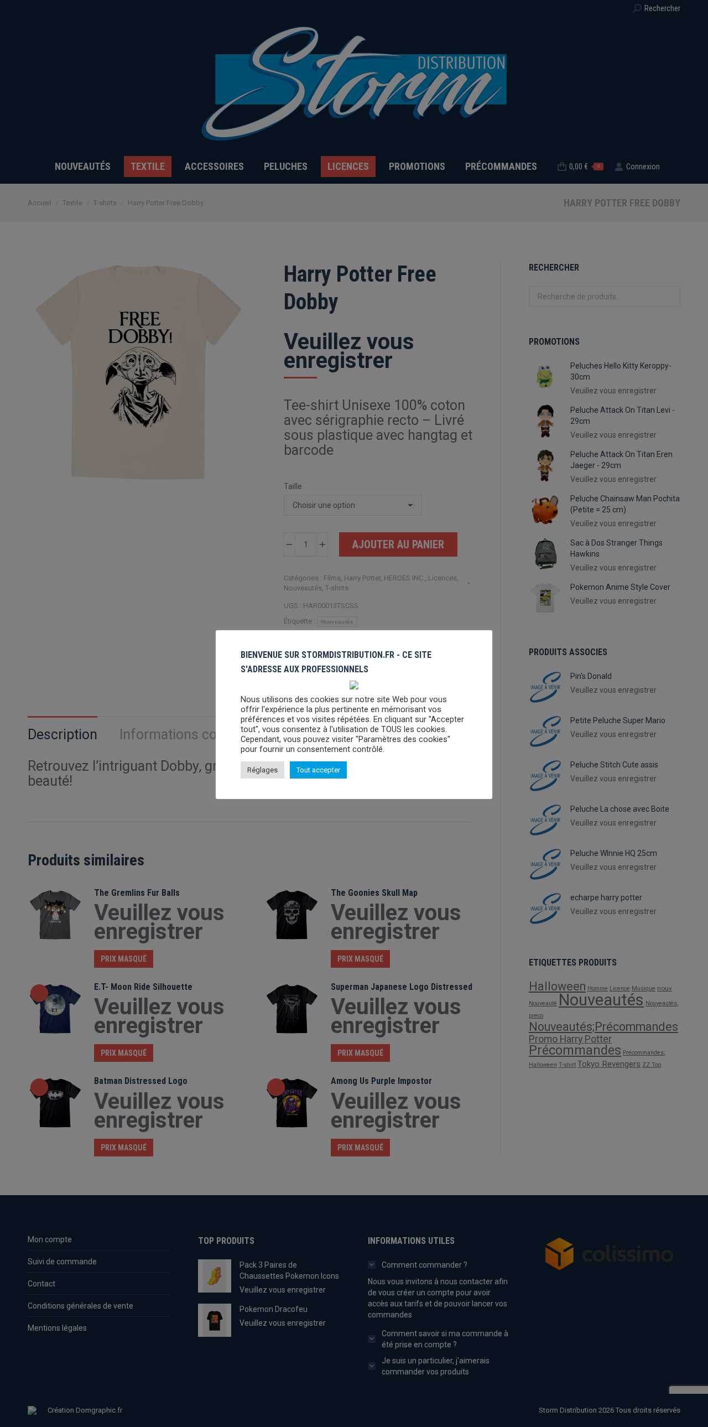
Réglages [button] (262, 770)
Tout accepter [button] (318, 770)
